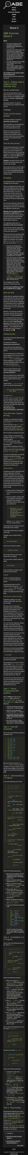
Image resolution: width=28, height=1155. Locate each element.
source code (11, 1113)
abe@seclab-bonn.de (17, 170)
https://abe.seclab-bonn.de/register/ (13, 224)
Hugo (16, 1154)
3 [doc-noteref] (21, 490)
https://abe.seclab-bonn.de (11, 121)
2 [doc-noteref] (14, 490)
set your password (17, 315)
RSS (14, 1149)
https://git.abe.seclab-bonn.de (12, 344)
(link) (11, 698)
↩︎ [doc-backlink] (12, 1133)
